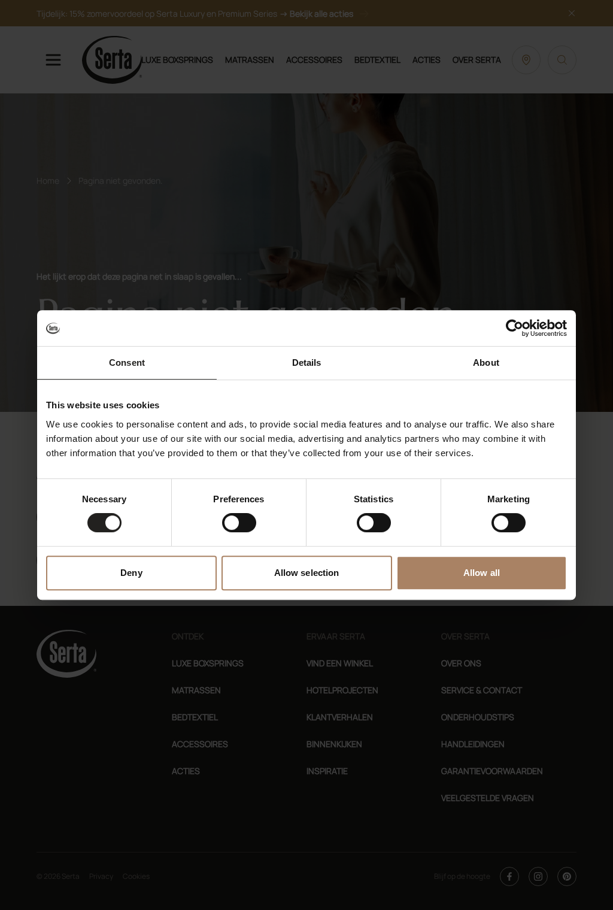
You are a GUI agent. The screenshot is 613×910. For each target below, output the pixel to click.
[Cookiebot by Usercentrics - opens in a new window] (514, 328)
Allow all (481, 573)
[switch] (239, 522)
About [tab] (486, 362)
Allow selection (306, 573)
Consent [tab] (127, 362)
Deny (131, 573)
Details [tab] (306, 362)
